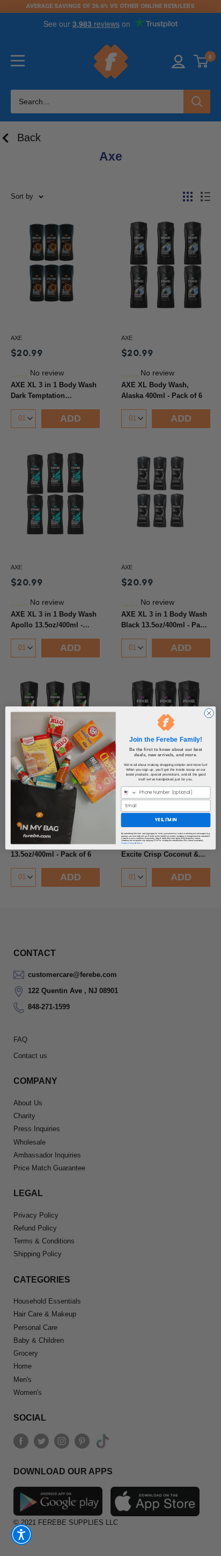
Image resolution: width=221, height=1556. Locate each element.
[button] (21, 1534)
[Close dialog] (208, 713)
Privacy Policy (127, 843)
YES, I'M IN (165, 820)
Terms (139, 843)
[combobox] (129, 792)
